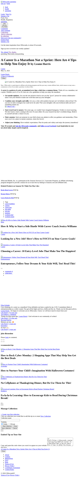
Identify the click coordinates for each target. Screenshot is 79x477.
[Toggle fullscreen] (4, 339)
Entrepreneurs (5, 259)
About (7, 455)
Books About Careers (7, 190)
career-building (10, 204)
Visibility (4, 422)
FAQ (6, 460)
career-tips (8, 207)
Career (3, 69)
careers (7, 205)
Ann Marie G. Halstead (8, 314)
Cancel (15, 428)
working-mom (9, 217)
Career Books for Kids (7, 198)
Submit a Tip (5, 16)
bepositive (4, 326)
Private (12, 424)
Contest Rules (9, 469)
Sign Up (8, 14)
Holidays (4, 378)
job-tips (7, 211)
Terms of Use (9, 464)
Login (3, 14)
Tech (2, 351)
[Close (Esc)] (1, 339)
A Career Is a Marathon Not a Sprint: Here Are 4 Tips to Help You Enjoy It (25, 449)
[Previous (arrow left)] (1, 341)
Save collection (6, 428)
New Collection (45, 416)
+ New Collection (7, 426)
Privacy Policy (9, 466)
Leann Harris (5, 311)
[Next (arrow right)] (4, 341)
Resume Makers (5, 194)
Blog (2, 222)
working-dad (9, 215)
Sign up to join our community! (11, 38)
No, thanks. (12, 52)
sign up (3, 3)
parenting (8, 11)
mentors (7, 213)
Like (2, 313)
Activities (4, 366)
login (8, 3)
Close (15, 426)
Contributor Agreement (12, 468)
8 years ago (13, 313)
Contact (7, 457)
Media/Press (9, 458)
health (7, 9)
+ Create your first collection (10, 414)
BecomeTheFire (6, 320)
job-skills (8, 209)
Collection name (6, 418)
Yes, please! (5, 52)
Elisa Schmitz (5, 305)
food (6, 7)
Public (5, 424)
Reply (6, 313)
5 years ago (12, 324)
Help (6, 462)
